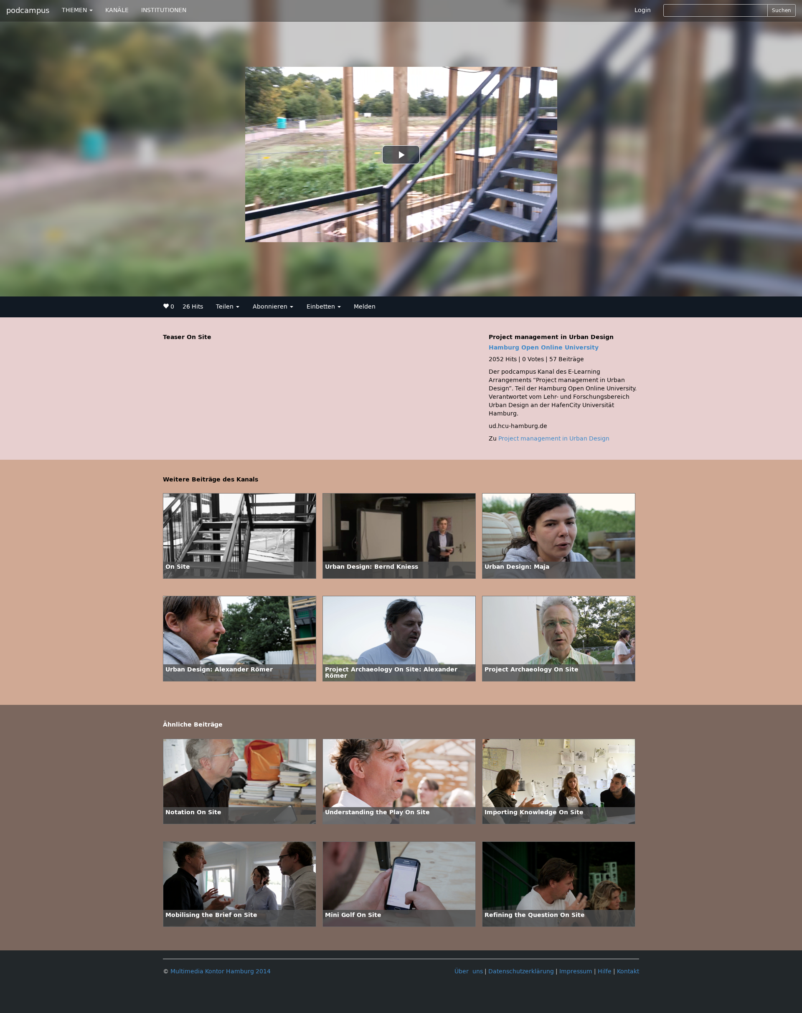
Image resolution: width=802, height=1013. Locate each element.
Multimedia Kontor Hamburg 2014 (220, 971)
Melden (365, 306)
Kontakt (628, 971)
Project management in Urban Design (553, 438)
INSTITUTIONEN (163, 10)
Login (642, 10)
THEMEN (75, 10)
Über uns (468, 971)
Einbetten (322, 306)
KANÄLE (117, 10)
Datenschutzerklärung (521, 971)
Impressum (575, 971)
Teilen (225, 306)
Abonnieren (271, 306)
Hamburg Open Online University (544, 347)
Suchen (781, 10)
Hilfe (605, 971)
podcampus (27, 10)
